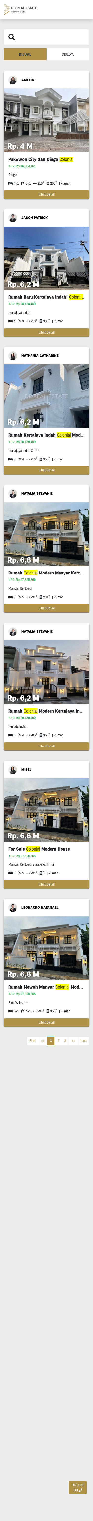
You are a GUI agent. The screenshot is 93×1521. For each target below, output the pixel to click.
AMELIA (27, 80)
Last (84, 1041)
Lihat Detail (47, 194)
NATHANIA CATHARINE (40, 355)
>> (73, 1041)
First (32, 1041)
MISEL (26, 769)
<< (42, 1041)
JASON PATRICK (34, 217)
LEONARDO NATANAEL (40, 907)
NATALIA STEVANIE (37, 493)
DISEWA (68, 54)
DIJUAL (25, 54)
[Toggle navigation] (83, 9)
